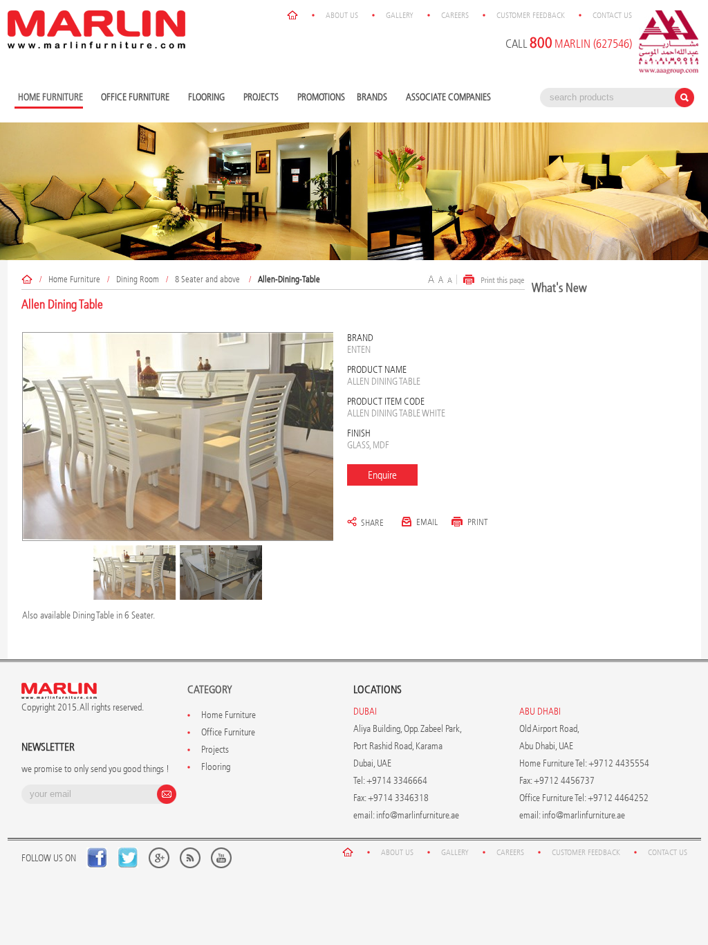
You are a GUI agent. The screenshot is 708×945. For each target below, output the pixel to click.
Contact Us (612, 15)
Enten (359, 350)
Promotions (321, 97)
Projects (259, 97)
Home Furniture (74, 279)
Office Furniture (133, 97)
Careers (455, 15)
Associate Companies (448, 97)
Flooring (205, 97)
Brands (370, 97)
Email (427, 522)
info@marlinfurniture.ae (417, 815)
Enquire (382, 474)
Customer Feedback (530, 15)
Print (477, 522)
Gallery (399, 15)
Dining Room (137, 279)
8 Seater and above (208, 279)
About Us (342, 15)
